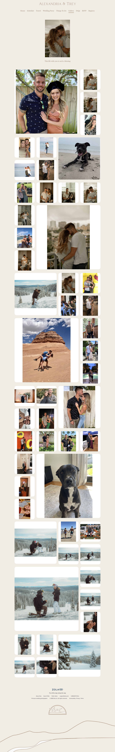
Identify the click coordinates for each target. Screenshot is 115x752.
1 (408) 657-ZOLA (75, 696)
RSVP (84, 11)
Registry (91, 11)
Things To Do (61, 11)
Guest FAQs (46, 696)
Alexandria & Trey (57, 4)
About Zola (38, 696)
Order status (55, 696)
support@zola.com (64, 696)
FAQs (78, 11)
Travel (38, 11)
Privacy (78, 698)
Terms (82, 698)
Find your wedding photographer (39, 698)
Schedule (30, 11)
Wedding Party (48, 11)
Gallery (71, 11)
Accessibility (72, 698)
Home (22, 11)
